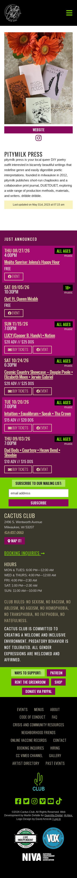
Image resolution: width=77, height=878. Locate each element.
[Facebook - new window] (18, 801)
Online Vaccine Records (29, 740)
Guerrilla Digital (53, 815)
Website (38, 129)
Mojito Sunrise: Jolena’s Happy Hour (32, 261)
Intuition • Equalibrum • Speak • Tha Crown (37, 413)
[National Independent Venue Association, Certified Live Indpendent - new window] (25, 838)
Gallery (55, 755)
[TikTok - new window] (59, 801)
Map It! (15, 540)
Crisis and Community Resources (38, 724)
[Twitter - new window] (26, 801)
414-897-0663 (14, 532)
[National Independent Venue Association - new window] (38, 857)
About (55, 709)
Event (15, 276)
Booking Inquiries (22, 553)
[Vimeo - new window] (42, 801)
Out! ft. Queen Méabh (21, 298)
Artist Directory (25, 763)
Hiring (55, 748)
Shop (58, 682)
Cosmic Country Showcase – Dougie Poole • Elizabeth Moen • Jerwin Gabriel (38, 374)
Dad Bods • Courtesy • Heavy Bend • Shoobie (32, 452)
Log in (57, 819)
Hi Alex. (68, 815)
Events (22, 709)
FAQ (54, 717)
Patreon (56, 673)
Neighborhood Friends (39, 732)
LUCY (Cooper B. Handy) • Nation (29, 335)
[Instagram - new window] (38, 138)
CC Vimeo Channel (29, 755)
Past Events (55, 763)
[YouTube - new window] (51, 801)
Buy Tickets (20, 349)
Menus (39, 709)
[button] (69, 13)
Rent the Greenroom (30, 682)
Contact (60, 740)
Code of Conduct (33, 717)
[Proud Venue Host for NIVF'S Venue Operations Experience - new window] (53, 838)
